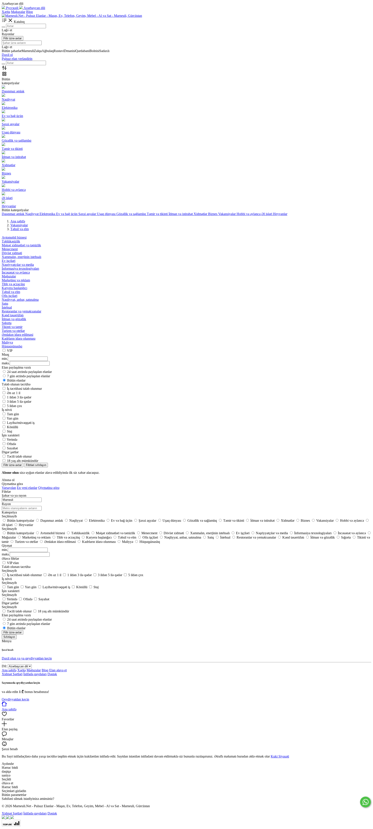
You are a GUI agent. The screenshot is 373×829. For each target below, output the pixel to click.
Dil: (4, 666)
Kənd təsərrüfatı (13, 315)
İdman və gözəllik (14, 319)
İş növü (7, 579)
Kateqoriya (9, 512)
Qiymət (7, 545)
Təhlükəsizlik (11, 241)
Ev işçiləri (8, 261)
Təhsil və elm (11, 292)
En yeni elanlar (27, 488)
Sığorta (6, 323)
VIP (10, 350)
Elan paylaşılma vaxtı (16, 615)
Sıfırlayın (9, 637)
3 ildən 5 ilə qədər (19, 401)
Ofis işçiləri (9, 296)
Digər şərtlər (10, 603)
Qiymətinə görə (48, 488)
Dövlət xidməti (12, 253)
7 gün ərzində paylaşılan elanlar (28, 376)
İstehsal (7, 307)
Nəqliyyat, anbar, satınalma (20, 299)
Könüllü (12, 427)
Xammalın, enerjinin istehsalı (21, 257)
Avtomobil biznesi (14, 237)
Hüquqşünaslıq (12, 346)
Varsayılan (9, 488)
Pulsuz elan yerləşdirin (17, 58)
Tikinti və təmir (12, 327)
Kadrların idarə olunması (18, 338)
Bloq (29, 12)
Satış (5, 303)
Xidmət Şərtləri (12, 674)
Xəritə (6, 12)
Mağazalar (18, 12)
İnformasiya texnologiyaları (20, 268)
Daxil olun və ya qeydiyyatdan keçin (27, 658)
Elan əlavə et (58, 670)
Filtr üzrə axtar (12, 38)
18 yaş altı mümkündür (22, 461)
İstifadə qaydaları (35, 674)
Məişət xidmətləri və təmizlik (21, 245)
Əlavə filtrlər (10, 558)
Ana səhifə (9, 670)
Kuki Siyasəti (280, 756)
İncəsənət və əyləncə (16, 272)
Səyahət (12, 448)
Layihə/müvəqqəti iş (21, 423)
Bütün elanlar (16, 380)
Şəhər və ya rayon (14, 495)
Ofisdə (11, 444)
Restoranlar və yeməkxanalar (21, 311)
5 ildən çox (14, 406)
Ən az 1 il (13, 393)
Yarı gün (12, 418)
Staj (9, 431)
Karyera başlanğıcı (14, 288)
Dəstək (52, 674)
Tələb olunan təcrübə (16, 567)
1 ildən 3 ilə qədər (19, 397)
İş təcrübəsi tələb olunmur (24, 388)
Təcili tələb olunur (19, 456)
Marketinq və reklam (16, 280)
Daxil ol (7, 55)
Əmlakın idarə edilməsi (17, 334)
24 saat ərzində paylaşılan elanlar (29, 372)
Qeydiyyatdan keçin (15, 699)
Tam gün (13, 414)
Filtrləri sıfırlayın (36, 465)
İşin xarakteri (10, 591)
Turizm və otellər (13, 331)
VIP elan (13, 563)
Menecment (10, 249)
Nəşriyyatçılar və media (18, 264)
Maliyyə (7, 342)
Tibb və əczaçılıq (13, 284)
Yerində (12, 439)
